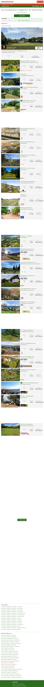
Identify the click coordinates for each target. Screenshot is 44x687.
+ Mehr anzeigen (22, 519)
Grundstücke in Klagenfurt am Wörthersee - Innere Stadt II (12, 608)
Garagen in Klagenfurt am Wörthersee (8, 665)
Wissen (41, 6)
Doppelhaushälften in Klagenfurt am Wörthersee (10, 661)
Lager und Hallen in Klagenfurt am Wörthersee (9, 670)
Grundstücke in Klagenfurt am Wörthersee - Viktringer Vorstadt (12, 614)
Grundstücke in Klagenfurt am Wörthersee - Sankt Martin (11, 621)
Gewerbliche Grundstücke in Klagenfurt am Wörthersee (11, 677)
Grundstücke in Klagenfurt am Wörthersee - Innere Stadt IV (12, 611)
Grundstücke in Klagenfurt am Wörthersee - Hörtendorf (11, 619)
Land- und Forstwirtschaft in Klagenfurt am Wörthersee (11, 675)
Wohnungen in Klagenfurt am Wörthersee (8, 636)
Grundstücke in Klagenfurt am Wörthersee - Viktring (10, 626)
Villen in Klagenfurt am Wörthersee (7, 662)
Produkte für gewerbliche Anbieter (19, 685)
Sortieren (4, 23)
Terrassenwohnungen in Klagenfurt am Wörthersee (10, 646)
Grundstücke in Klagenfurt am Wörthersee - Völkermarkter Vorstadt (13, 627)
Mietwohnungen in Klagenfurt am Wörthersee (9, 638)
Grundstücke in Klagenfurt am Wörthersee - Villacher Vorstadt (12, 616)
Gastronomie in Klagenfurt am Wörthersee (9, 672)
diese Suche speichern (22, 12)
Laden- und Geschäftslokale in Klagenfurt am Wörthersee (11, 669)
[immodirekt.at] (7, 2)
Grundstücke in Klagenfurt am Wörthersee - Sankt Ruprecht (12, 624)
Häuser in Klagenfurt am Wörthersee (8, 649)
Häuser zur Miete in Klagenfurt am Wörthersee (9, 651)
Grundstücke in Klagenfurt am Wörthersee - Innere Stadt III (12, 609)
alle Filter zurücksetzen (25, 20)
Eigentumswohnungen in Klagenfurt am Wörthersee (10, 640)
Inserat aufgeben (35, 6)
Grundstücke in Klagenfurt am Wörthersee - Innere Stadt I (11, 606)
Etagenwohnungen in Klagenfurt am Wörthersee (10, 641)
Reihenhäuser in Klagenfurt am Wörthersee (9, 659)
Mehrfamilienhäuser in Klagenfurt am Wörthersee (10, 657)
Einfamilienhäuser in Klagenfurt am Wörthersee (9, 654)
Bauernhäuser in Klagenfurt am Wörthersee (9, 656)
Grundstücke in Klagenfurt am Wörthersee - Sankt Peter (11, 622)
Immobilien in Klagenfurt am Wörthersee (8, 635)
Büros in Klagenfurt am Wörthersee (7, 667)
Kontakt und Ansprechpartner (18, 684)
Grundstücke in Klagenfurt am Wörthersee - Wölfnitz (10, 629)
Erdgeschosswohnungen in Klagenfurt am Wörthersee (11, 643)
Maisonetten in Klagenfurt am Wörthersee (8, 644)
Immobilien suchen (5, 6)
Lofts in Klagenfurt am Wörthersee (7, 648)
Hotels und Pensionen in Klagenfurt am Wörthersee (10, 674)
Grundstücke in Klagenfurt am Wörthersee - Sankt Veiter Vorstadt (13, 613)
